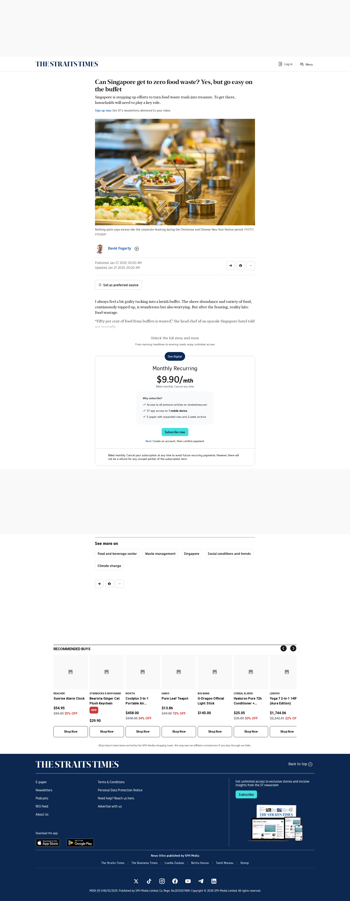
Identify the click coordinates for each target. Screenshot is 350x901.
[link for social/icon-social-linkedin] (214, 881)
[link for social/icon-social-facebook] (175, 881)
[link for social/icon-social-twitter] (136, 881)
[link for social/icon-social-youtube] (188, 881)
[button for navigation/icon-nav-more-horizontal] (250, 265)
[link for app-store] (49, 843)
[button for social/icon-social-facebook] (240, 265)
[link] (67, 64)
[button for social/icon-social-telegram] (230, 265)
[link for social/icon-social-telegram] (201, 881)
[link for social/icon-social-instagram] (162, 881)
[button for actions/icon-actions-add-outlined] (136, 248)
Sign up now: (103, 110)
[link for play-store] (80, 843)
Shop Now (70, 731)
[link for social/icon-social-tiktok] (149, 881)
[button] (285, 64)
